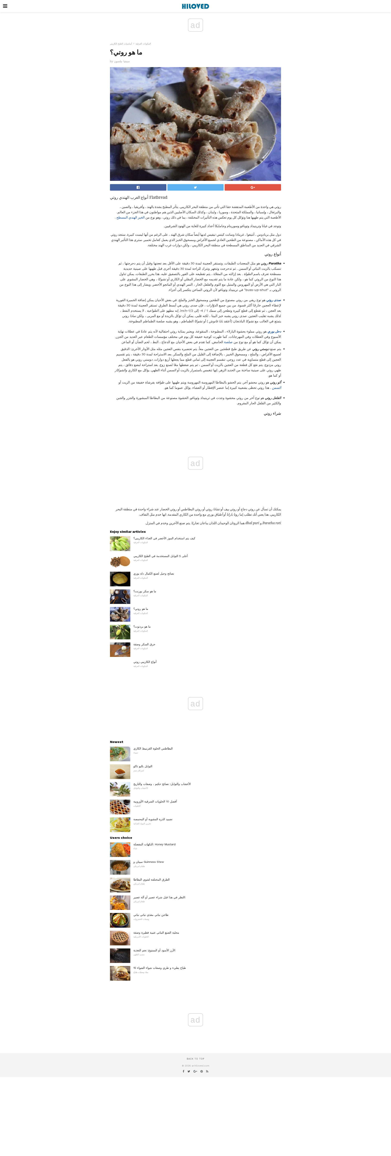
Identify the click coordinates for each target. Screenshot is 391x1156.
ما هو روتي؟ (140, 608)
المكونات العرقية (143, 43)
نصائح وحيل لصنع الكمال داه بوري (153, 573)
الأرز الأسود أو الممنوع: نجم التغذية (154, 950)
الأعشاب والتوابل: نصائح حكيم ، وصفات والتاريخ (162, 784)
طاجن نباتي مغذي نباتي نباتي (150, 914)
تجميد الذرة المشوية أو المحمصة (152, 819)
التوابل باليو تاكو (142, 766)
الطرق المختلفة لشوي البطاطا (151, 879)
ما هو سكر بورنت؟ (144, 591)
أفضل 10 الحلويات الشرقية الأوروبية (155, 801)
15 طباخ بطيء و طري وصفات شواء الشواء (159, 967)
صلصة (228, 342)
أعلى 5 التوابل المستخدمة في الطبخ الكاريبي (160, 556)
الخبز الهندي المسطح (130, 217)
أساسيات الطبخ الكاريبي (121, 43)
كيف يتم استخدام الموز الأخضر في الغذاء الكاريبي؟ (164, 538)
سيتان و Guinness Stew (148, 861)
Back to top (195, 1059)
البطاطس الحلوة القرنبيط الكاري (153, 748)
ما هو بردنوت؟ (142, 626)
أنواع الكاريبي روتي (145, 661)
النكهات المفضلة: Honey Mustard (154, 844)
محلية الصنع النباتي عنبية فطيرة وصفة (156, 932)
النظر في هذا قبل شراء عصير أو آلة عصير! (159, 897)
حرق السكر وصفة (144, 644)
